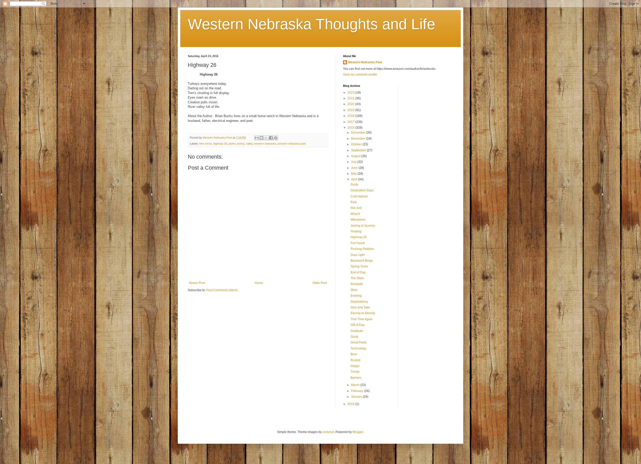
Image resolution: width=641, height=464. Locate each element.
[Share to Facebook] (270, 137)
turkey (240, 143)
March (355, 385)
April (354, 179)
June (355, 168)
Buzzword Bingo (362, 260)
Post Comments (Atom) (222, 290)
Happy (355, 366)
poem (232, 143)
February (357, 391)
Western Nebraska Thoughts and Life (311, 24)
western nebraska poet (292, 143)
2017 (351, 122)
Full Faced (358, 243)
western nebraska (265, 143)
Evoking (356, 295)
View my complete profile (360, 74)
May (354, 173)
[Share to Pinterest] (275, 137)
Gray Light (358, 255)
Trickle (355, 371)
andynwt (328, 432)
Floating (356, 231)
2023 (351, 92)
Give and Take (360, 307)
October (357, 144)
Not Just (356, 208)
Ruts (354, 202)
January (357, 396)
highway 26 (220, 143)
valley (249, 143)
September (359, 150)
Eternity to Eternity (363, 313)
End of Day (358, 272)
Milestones (358, 219)
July (354, 162)
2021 (351, 98)
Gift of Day (358, 325)
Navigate (357, 284)
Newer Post (197, 283)
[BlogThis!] (261, 137)
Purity (354, 184)
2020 (351, 104)
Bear (354, 354)
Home (259, 283)
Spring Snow (359, 266)
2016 (351, 127)
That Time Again (362, 319)
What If (355, 214)
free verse (205, 143)
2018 (351, 116)
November (358, 138)
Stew (354, 290)
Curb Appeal (359, 196)
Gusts (354, 336)
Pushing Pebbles (362, 249)
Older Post (319, 283)
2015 (351, 404)
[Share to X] (266, 137)
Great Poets (359, 342)
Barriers (356, 377)
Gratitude (357, 331)
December (358, 132)
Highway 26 (359, 237)
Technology (358, 348)
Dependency (359, 301)
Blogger (358, 432)
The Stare (357, 278)
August (356, 156)
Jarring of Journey (363, 225)
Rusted (355, 360)
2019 (351, 110)
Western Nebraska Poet (365, 62)
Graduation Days (362, 190)
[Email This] (256, 137)
